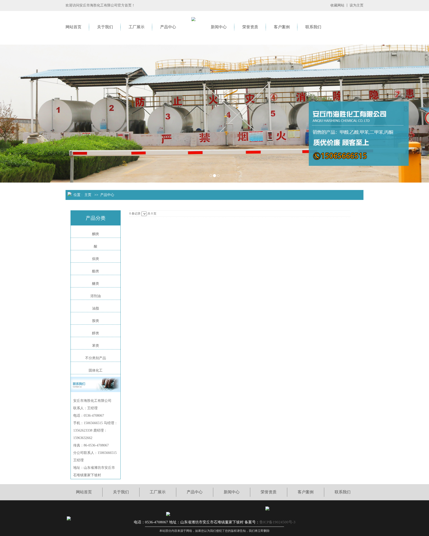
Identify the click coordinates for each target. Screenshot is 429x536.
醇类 (95, 333)
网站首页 (73, 27)
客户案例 (282, 27)
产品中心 (168, 27)
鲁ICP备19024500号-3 (277, 522)
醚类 (95, 283)
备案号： (252, 522)
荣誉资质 (250, 27)
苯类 (95, 345)
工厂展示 (136, 27)
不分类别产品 (95, 358)
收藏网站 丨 (339, 5)
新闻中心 (219, 27)
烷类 (95, 259)
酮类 (95, 234)
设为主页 (356, 5)
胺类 (95, 321)
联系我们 (313, 27)
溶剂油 (95, 296)
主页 (87, 195)
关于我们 (105, 27)
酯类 (95, 271)
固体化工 (96, 370)
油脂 (95, 308)
